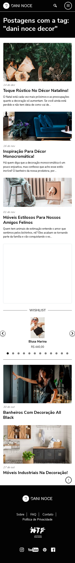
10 (56, 353)
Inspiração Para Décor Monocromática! (24, 154)
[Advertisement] (37, 274)
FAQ (33, 514)
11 (62, 353)
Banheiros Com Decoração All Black (32, 415)
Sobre (20, 514)
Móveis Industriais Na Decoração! (35, 472)
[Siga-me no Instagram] (22, 550)
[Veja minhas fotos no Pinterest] (45, 550)
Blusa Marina (38, 341)
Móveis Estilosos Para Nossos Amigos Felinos (32, 220)
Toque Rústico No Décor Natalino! (35, 90)
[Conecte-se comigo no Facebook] (53, 550)
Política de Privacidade (37, 519)
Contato (47, 514)
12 (67, 353)
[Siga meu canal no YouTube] (33, 550)
